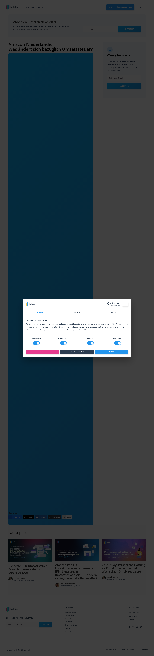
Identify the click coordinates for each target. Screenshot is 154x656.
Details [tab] (77, 312)
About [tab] (113, 312)
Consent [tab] (41, 312)
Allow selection (77, 352)
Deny (42, 352)
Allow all (112, 352)
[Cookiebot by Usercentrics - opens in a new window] (109, 304)
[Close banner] (125, 304)
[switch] (63, 343)
